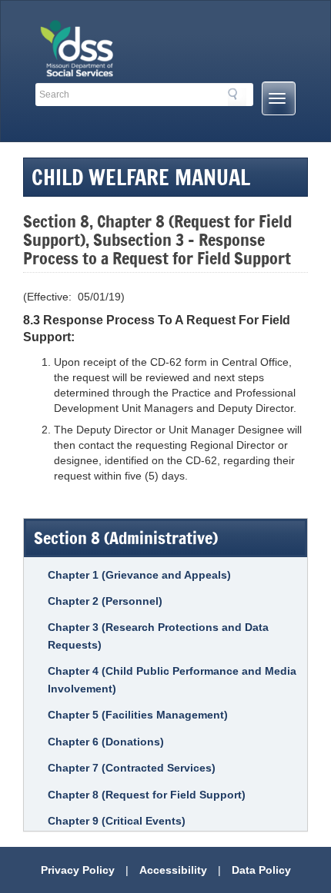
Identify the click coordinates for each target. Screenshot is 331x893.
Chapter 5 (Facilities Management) (138, 715)
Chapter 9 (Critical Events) (117, 821)
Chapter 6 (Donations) (106, 741)
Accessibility (173, 870)
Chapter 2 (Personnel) (105, 601)
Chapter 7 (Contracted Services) (132, 768)
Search (237, 97)
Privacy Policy (78, 870)
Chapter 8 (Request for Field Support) (147, 794)
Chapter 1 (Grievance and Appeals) (139, 575)
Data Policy (261, 870)
